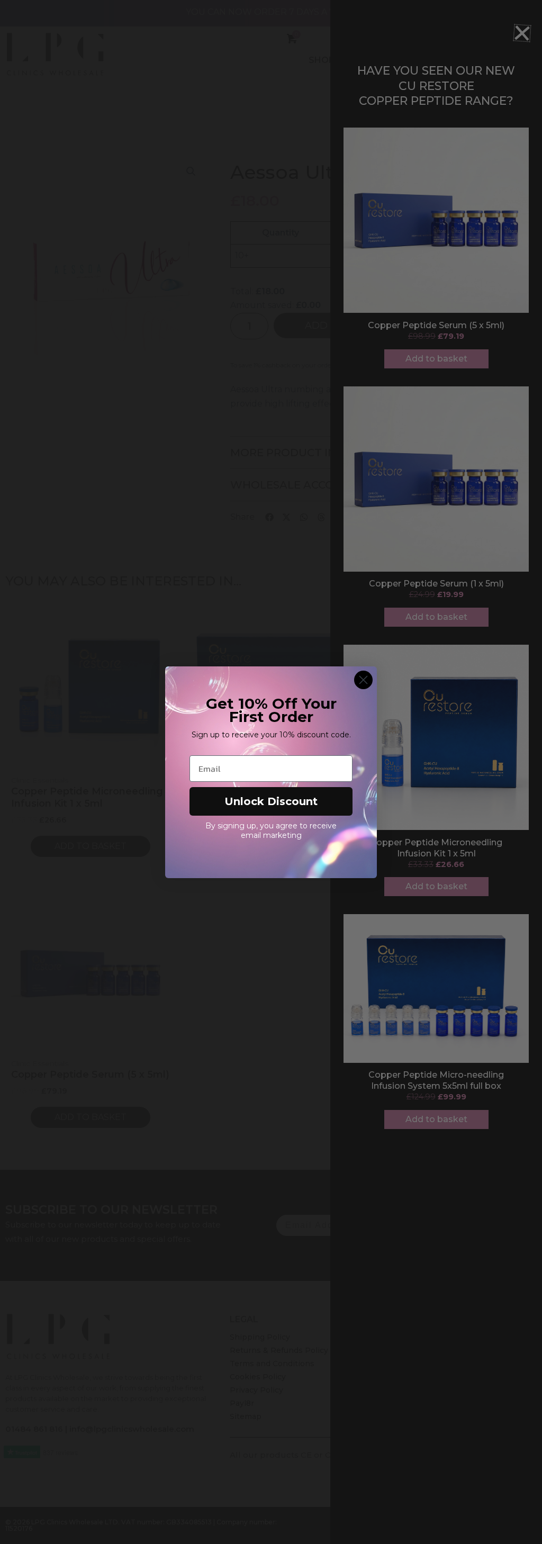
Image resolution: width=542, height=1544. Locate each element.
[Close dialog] (363, 680)
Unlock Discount (271, 801)
